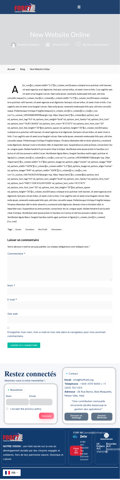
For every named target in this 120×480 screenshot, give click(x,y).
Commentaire (16, 253)
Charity (18, 229)
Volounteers (56, 229)
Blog (22, 69)
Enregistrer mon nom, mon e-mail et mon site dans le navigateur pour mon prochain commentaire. (56, 334)
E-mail (12, 299)
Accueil (11, 69)
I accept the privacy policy (26, 408)
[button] (78, 7)
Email (32, 396)
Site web (12, 313)
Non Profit (42, 229)
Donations (29, 229)
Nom (11, 285)
